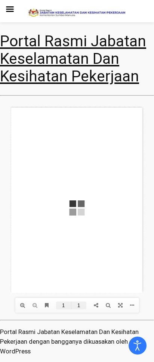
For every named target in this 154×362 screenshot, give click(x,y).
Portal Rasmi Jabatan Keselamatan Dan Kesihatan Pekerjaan (73, 58)
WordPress (15, 351)
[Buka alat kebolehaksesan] (138, 346)
